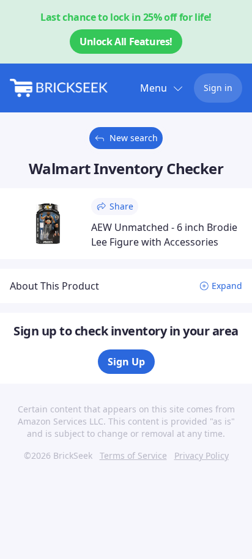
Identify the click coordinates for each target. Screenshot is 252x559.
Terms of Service (133, 455)
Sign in (218, 87)
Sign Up (126, 361)
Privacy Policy (201, 455)
